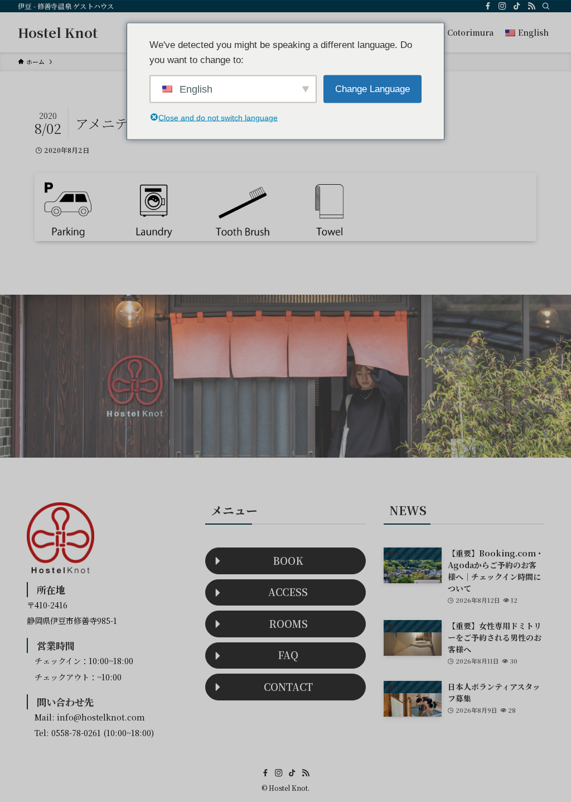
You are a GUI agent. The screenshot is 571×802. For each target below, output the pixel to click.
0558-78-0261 (76, 732)
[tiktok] (517, 6)
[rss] (531, 6)
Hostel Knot (58, 32)
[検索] (546, 6)
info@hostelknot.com (101, 717)
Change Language (372, 89)
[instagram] (502, 6)
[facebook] (488, 6)
